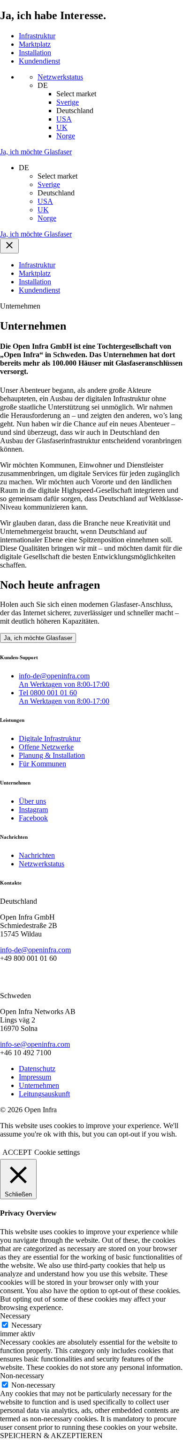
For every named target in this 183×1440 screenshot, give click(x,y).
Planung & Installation (52, 755)
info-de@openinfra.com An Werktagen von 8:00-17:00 (64, 680)
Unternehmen (39, 1085)
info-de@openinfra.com (35, 950)
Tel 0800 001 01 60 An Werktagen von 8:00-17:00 (64, 697)
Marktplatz (35, 44)
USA (64, 119)
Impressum (35, 1077)
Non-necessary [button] (22, 1376)
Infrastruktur (37, 36)
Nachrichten (37, 855)
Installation (35, 53)
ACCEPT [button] (17, 1152)
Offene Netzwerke (46, 747)
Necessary (26, 1325)
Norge (65, 136)
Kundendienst (39, 61)
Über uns (32, 801)
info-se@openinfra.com (35, 1044)
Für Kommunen (42, 764)
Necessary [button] (15, 1316)
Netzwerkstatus (41, 864)
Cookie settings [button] (57, 1152)
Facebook (33, 818)
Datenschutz (37, 1069)
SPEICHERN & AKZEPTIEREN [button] (51, 1436)
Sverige (67, 102)
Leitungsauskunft (44, 1094)
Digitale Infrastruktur (50, 738)
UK (62, 127)
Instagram (33, 810)
